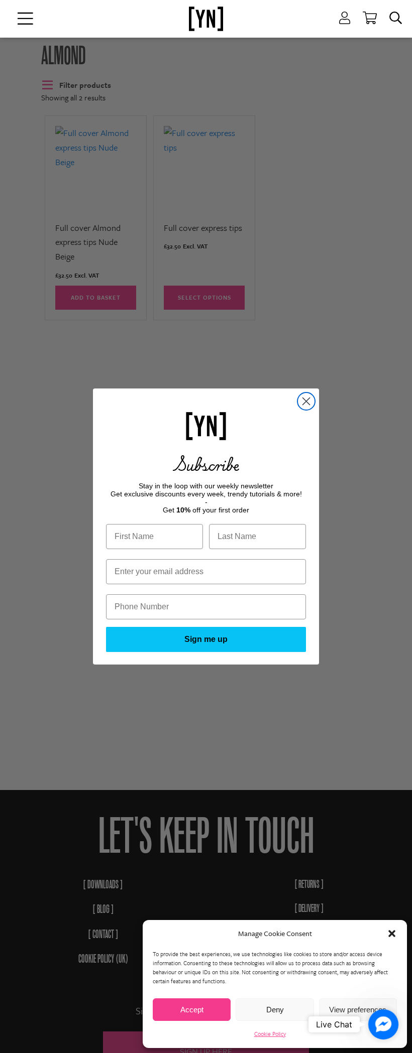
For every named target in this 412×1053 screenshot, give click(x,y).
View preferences (357, 1009)
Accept (191, 1009)
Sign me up (206, 639)
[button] (392, 934)
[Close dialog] (306, 401)
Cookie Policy (270, 1033)
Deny (275, 1009)
